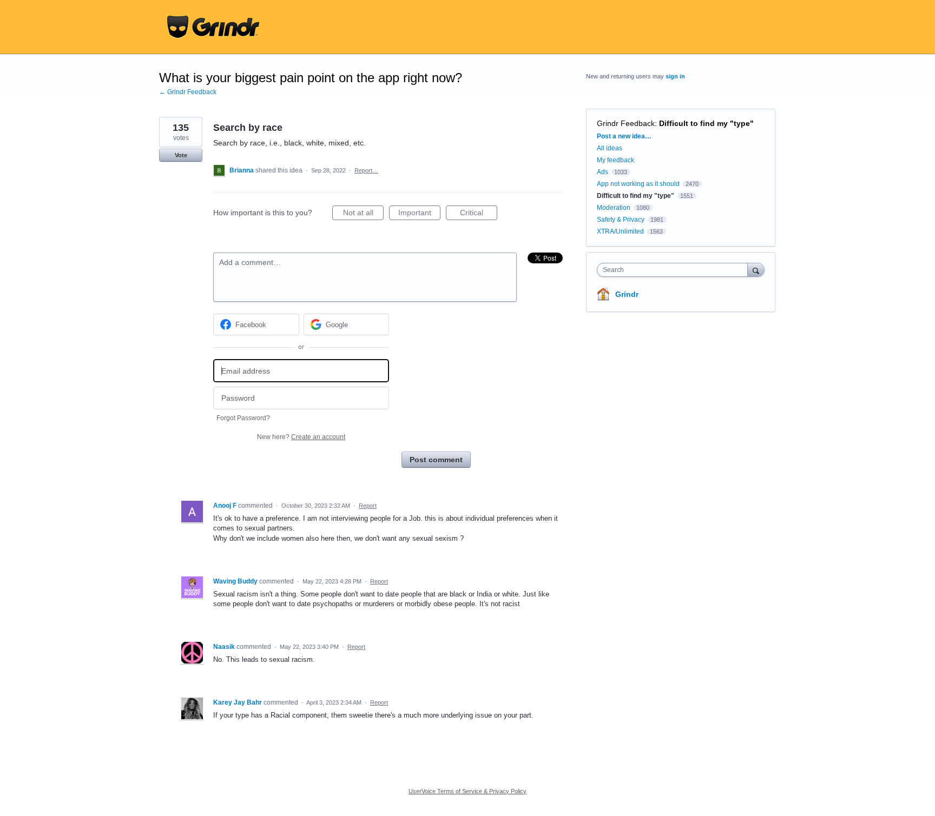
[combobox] (675, 270)
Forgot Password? (243, 418)
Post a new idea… (624, 136)
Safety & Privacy (621, 219)
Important (419, 214)
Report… (366, 170)
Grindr (626, 294)
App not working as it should (638, 184)
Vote (181, 155)
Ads (602, 172)
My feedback (615, 160)
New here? (301, 437)
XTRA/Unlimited (620, 231)
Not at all (363, 214)
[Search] (756, 269)
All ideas (609, 148)
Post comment (436, 459)
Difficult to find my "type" (706, 123)
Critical (478, 214)
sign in (675, 76)
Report (368, 505)
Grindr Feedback (626, 123)
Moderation (614, 207)
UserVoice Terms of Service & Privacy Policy (467, 791)
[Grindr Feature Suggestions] (213, 27)
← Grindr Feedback (187, 92)
